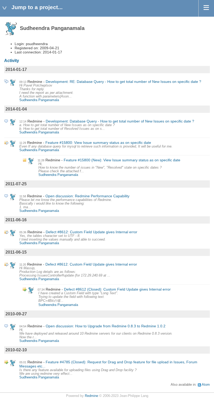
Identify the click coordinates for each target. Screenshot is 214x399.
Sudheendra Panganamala (39, 100)
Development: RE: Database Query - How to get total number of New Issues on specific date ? (123, 81)
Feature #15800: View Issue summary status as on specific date (98, 142)
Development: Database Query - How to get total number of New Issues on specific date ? (120, 121)
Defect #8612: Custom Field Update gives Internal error (91, 232)
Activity (11, 60)
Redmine (91, 396)
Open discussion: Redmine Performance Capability (87, 196)
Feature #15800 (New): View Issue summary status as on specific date (122, 160)
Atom (206, 384)
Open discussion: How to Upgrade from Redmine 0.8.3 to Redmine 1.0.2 (105, 326)
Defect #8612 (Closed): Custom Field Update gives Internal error (117, 289)
